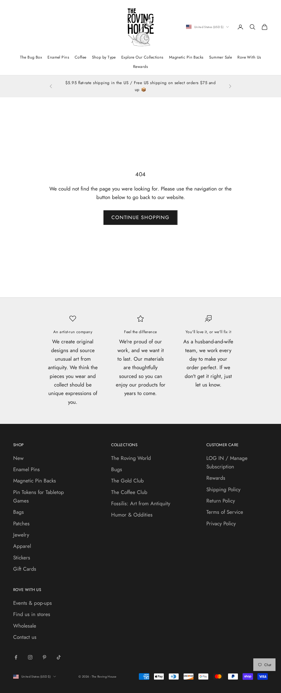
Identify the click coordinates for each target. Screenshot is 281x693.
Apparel (22, 546)
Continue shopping (140, 217)
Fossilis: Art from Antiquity (140, 503)
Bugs (116, 469)
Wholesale (24, 626)
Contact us (24, 637)
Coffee (80, 57)
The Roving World (131, 458)
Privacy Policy (221, 523)
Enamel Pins (58, 57)
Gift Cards (24, 569)
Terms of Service (224, 512)
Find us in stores (31, 614)
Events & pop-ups (32, 603)
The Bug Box (31, 57)
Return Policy (220, 500)
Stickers (21, 557)
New (18, 458)
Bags (18, 512)
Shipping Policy (223, 489)
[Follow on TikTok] (58, 657)
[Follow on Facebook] (16, 657)
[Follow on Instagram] (30, 657)
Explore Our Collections (142, 57)
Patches (21, 523)
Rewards (140, 66)
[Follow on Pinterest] (44, 657)
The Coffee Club (129, 492)
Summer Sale (220, 57)
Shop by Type (104, 57)
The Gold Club (127, 480)
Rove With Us (249, 57)
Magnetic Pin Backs (186, 57)
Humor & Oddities (132, 514)
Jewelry (21, 535)
